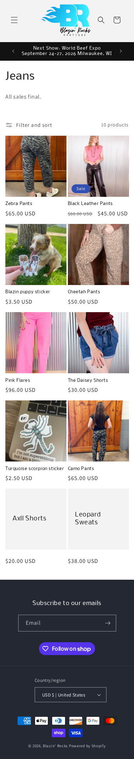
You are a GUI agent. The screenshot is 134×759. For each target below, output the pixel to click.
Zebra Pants (19, 203)
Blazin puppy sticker (27, 292)
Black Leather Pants (90, 203)
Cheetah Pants (84, 292)
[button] (14, 20)
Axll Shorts (29, 518)
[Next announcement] (121, 51)
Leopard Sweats (87, 518)
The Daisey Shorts (88, 380)
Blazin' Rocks (55, 745)
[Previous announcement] (13, 51)
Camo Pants (81, 468)
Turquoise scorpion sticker (34, 468)
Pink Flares (17, 380)
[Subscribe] (108, 623)
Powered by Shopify (87, 745)
